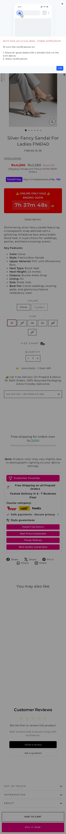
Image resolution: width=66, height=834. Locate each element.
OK (60, 68)
